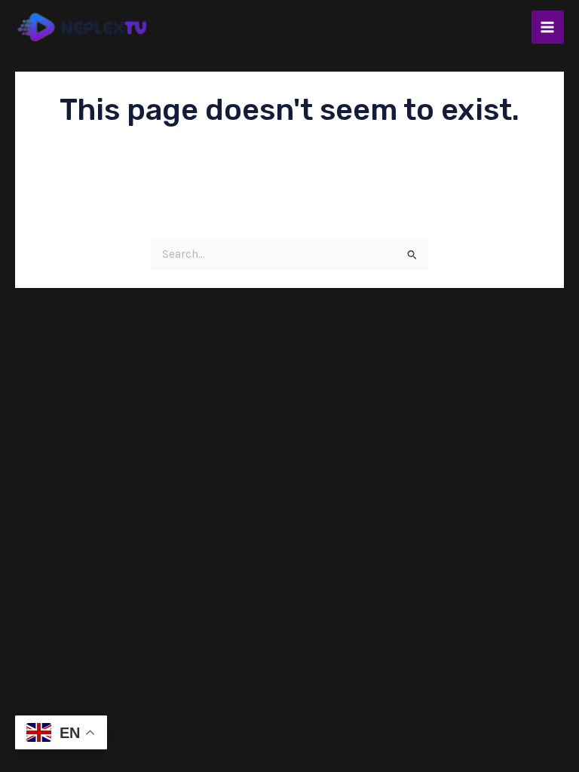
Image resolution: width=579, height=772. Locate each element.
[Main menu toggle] (548, 27)
